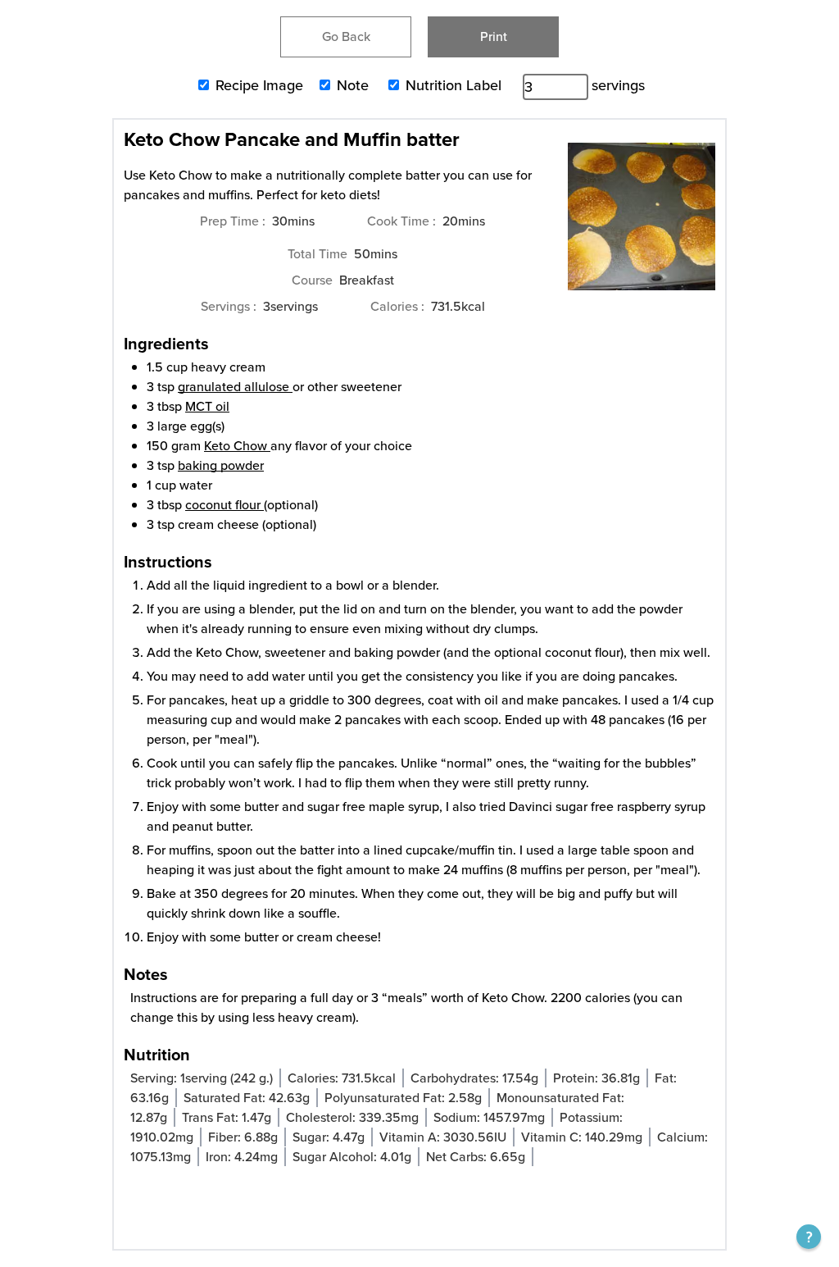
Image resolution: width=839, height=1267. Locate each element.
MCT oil (207, 406)
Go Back (346, 36)
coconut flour (223, 504)
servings (618, 85)
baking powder (221, 465)
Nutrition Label (453, 85)
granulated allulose (233, 386)
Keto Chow (237, 445)
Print (493, 36)
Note (353, 85)
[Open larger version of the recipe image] (641, 225)
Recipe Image (259, 85)
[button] (808, 1236)
